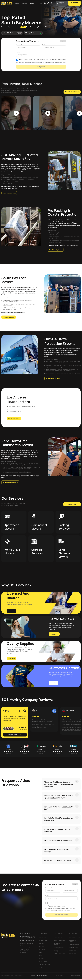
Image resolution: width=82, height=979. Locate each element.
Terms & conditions (75, 975)
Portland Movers (73, 947)
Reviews (41, 958)
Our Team (42, 946)
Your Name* (19, 44)
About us (32, 3)
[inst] (51, 3)
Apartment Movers (59, 937)
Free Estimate (43, 940)
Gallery (41, 955)
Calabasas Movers (74, 944)
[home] (6, 3)
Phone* (18, 52)
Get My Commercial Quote (10, 482)
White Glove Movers (59, 953)
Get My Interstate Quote (53, 378)
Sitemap (41, 967)
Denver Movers (73, 953)
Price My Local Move (8, 317)
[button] (17, 3)
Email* (44, 44)
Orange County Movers (73, 940)
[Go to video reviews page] (16, 113)
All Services (72, 504)
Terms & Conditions (44, 964)
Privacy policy (59, 975)
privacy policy (48, 59)
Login (41, 3)
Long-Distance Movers (58, 943)
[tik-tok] (55, 3)
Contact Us (42, 949)
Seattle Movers (73, 950)
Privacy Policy (43, 961)
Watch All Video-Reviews (72, 92)
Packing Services (59, 947)
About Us (41, 943)
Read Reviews (54, 634)
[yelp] (45, 3)
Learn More (11, 611)
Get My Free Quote (74, 3)
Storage (56, 950)
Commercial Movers (59, 940)
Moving (17, 3)
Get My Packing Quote (55, 250)
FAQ (40, 952)
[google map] (48, 3)
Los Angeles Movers (74, 937)
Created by (39, 975)
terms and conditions (60, 59)
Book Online (42, 937)
